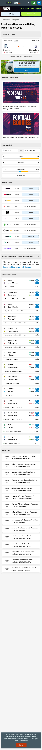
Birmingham (34, 50)
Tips (13, 34)
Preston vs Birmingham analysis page (17, 267)
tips (17, 2)
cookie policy (24, 741)
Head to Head (21, 176)
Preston (6, 50)
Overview (6, 34)
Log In (27, 3)
